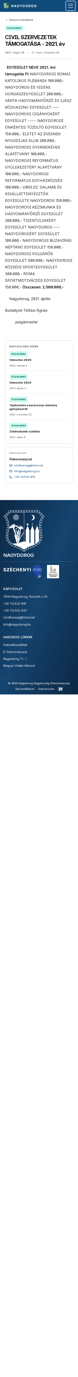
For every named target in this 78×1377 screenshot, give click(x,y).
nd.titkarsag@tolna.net (19, 617)
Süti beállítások (24, 688)
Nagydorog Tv (13, 659)
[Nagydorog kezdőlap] (20, 6)
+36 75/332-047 (15, 610)
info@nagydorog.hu (17, 624)
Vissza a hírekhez (21, 19)
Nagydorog (18, 555)
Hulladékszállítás (15, 645)
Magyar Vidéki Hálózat (19, 665)
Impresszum (46, 688)
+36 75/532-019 (14, 603)
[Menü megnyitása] (70, 6)
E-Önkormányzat (15, 652)
